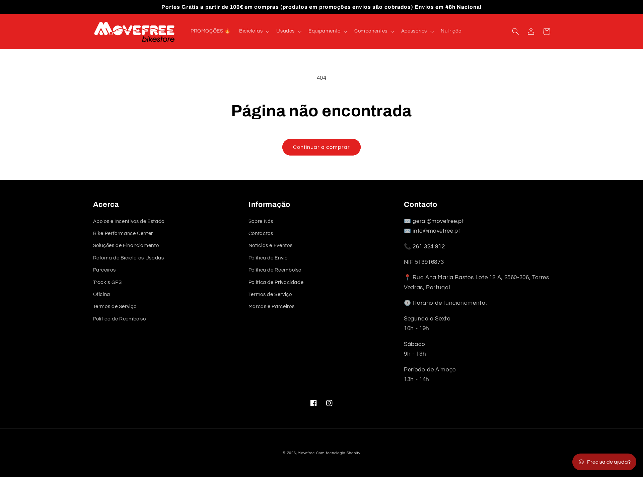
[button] (253, 31)
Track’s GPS (107, 282)
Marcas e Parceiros (271, 306)
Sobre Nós (260, 221)
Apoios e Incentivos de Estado (128, 221)
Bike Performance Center (123, 233)
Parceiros (104, 270)
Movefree (306, 453)
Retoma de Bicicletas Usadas (128, 257)
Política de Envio (268, 257)
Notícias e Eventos (270, 245)
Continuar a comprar (321, 147)
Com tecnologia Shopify (338, 453)
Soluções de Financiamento (126, 245)
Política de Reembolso (119, 318)
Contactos (260, 233)
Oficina (101, 294)
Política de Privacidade (276, 282)
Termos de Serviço (115, 306)
